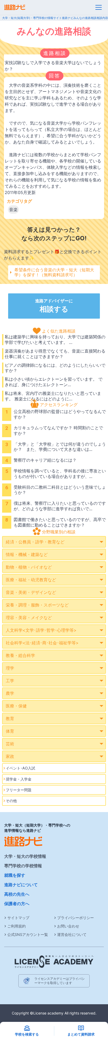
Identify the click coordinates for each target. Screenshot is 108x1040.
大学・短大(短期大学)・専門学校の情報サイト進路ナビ (37, 18)
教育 (10, 718)
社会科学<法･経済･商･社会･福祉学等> (42, 642)
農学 (10, 693)
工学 (10, 680)
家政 (10, 756)
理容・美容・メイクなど (29, 617)
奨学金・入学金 (18, 779)
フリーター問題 (18, 790)
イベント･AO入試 (20, 768)
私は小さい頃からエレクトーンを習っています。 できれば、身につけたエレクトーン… (53, 381)
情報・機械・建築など (27, 554)
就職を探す (14, 875)
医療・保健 (16, 705)
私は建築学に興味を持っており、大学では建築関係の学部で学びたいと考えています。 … (55, 339)
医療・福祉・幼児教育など (31, 579)
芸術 (10, 743)
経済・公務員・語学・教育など (35, 541)
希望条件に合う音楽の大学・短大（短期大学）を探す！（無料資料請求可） (54, 272)
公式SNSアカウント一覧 (27, 934)
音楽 (13, 209)
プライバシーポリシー (75, 917)
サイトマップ (18, 917)
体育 (10, 731)
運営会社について (72, 934)
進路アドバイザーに (54, 305)
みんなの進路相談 (84, 18)
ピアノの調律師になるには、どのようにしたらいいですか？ (55, 368)
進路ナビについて (21, 884)
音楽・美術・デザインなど (31, 592)
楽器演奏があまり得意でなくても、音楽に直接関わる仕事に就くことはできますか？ (55, 353)
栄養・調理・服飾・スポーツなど (37, 605)
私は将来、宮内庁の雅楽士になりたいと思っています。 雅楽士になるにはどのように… (53, 396)
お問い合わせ (68, 926)
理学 (10, 668)
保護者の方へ (16, 903)
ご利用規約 (16, 926)
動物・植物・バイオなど (29, 567)
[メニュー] (98, 7)
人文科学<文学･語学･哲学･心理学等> (41, 630)
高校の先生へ (16, 894)
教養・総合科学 (20, 655)
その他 (11, 800)
